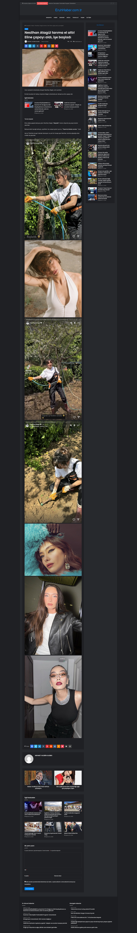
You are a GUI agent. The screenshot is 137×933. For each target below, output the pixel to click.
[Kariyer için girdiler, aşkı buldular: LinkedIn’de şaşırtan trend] (92, 173)
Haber (55, 17)
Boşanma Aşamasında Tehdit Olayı (53, 834)
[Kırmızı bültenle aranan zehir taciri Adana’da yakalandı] (33, 806)
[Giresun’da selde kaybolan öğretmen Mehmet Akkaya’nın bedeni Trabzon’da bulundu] (92, 155)
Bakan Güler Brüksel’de (71, 833)
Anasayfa (49, 17)
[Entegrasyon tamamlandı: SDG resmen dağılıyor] (92, 55)
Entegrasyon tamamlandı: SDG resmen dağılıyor (103, 54)
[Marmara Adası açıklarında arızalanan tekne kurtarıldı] (92, 197)
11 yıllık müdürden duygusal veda (72, 813)
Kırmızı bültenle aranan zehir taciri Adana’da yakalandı (33, 813)
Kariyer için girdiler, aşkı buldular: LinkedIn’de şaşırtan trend (105, 172)
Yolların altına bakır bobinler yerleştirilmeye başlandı (105, 165)
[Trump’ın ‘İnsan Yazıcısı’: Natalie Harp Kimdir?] (92, 190)
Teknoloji (75, 17)
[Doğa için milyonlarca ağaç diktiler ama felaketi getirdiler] (92, 72)
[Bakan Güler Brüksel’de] (73, 827)
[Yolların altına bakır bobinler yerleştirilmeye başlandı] (92, 166)
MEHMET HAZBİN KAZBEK (33, 41)
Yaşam (82, 17)
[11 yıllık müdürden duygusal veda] (73, 806)
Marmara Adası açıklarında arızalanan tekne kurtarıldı (104, 196)
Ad (26, 869)
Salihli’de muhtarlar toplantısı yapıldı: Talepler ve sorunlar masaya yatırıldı (66, 3)
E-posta (27, 875)
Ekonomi (61, 17)
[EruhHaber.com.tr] (68, 10)
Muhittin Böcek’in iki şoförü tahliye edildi (104, 146)
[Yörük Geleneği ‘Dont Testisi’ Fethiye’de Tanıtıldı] (33, 827)
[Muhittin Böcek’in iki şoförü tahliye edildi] (92, 148)
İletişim (88, 17)
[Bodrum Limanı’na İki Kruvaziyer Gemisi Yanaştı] (92, 98)
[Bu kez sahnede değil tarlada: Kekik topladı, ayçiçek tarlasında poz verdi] (92, 181)
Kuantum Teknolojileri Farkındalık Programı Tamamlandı (104, 46)
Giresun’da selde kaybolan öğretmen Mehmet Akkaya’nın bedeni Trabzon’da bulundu (103, 156)
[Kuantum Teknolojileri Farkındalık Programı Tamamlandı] (92, 47)
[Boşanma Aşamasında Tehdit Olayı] (53, 827)
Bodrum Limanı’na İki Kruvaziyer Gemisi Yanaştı (104, 97)
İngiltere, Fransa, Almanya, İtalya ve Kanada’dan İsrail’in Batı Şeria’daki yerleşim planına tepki (52, 815)
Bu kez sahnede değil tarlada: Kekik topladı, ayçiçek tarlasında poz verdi (104, 181)
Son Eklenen (100, 25)
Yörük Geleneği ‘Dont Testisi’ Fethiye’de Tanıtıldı (33, 834)
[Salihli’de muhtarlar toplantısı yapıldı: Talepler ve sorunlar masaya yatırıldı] (58, 105)
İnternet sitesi (57, 875)
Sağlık (68, 17)
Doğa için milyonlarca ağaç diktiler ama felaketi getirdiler (104, 71)
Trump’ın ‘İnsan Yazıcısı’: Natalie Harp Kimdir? (105, 189)
